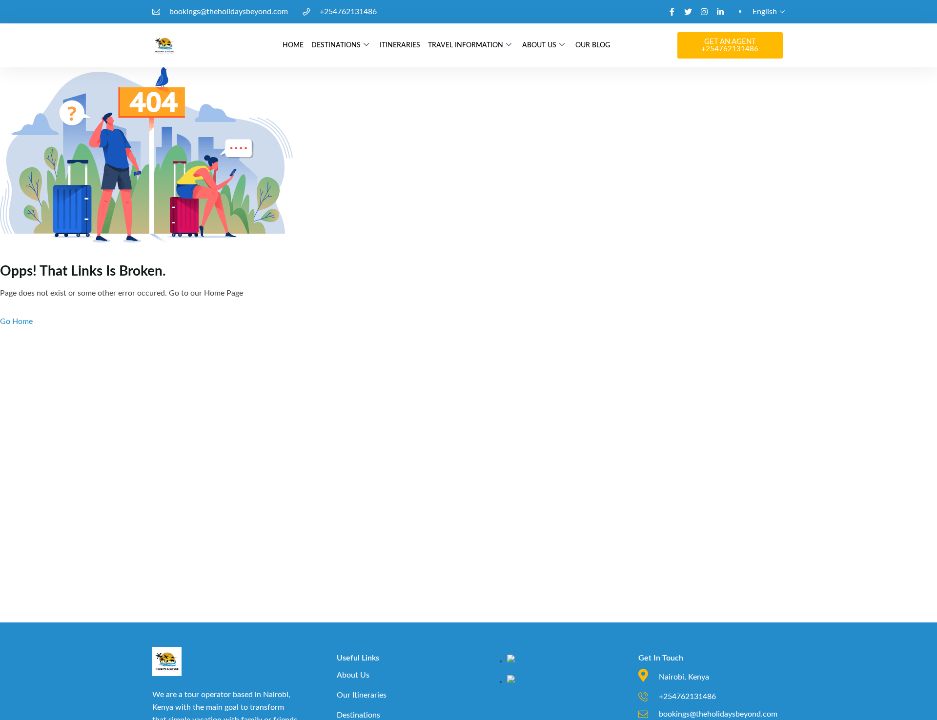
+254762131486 (348, 12)
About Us (539, 45)
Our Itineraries (362, 695)
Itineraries (400, 45)
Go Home (16, 321)
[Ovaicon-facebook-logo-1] (672, 12)
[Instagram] (704, 12)
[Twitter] (688, 12)
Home (293, 45)
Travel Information (465, 45)
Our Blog (592, 45)
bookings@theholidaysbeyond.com (228, 12)
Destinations (336, 45)
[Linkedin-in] (720, 12)
